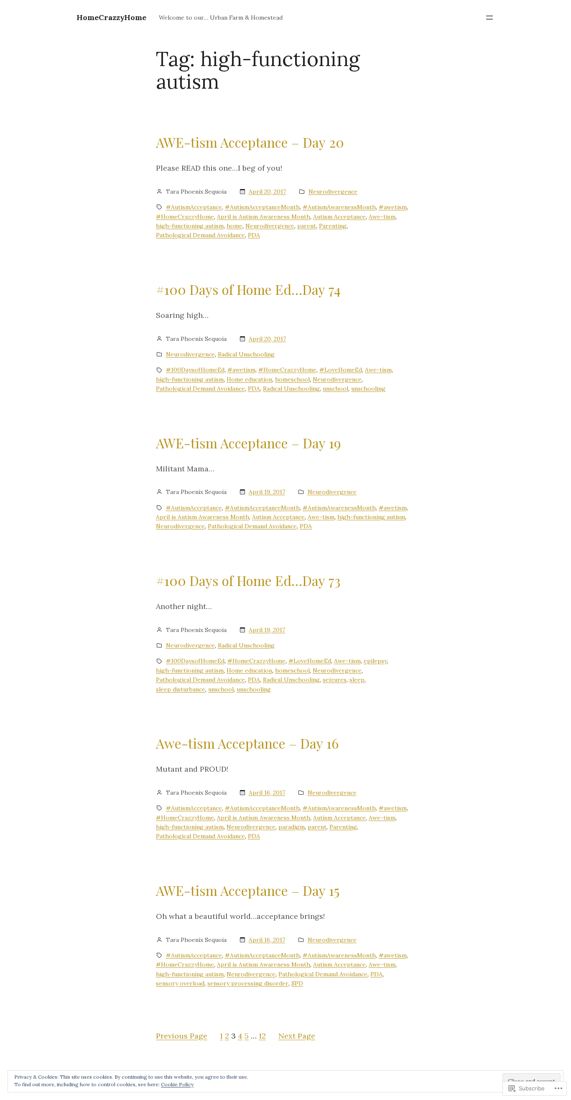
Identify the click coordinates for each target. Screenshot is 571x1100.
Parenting (333, 226)
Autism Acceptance (339, 216)
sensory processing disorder (247, 983)
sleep (357, 679)
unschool (335, 388)
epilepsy (375, 661)
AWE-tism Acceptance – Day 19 (248, 442)
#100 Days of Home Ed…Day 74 (248, 289)
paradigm (291, 827)
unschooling (368, 388)
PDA (254, 235)
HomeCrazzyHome (111, 17)
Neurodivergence (332, 191)
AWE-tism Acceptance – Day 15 (247, 890)
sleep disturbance (180, 689)
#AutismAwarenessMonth (339, 207)
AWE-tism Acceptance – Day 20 (250, 142)
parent (306, 226)
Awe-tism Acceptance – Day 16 (247, 743)
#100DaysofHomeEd (195, 369)
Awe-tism (382, 216)
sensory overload (180, 983)
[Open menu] (489, 18)
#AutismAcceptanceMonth (262, 207)
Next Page (296, 1036)
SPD (297, 983)
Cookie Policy (177, 1084)
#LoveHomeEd (340, 369)
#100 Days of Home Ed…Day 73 (248, 580)
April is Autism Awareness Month (263, 216)
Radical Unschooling (246, 354)
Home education (249, 379)
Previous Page (181, 1036)
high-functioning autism (190, 226)
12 (262, 1036)
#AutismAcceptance (194, 207)
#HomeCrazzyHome (185, 216)
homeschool (292, 379)
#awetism (393, 207)
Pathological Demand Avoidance (200, 235)
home (234, 226)
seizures (335, 679)
